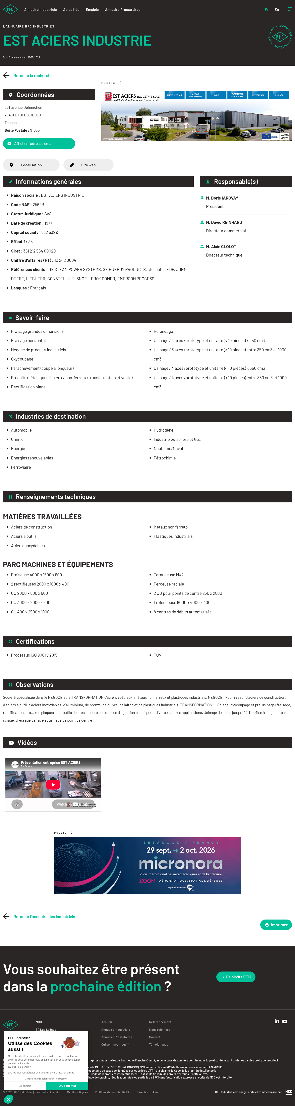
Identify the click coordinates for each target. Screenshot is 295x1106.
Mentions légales (77, 1092)
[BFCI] (10, 9)
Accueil (106, 1022)
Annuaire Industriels (40, 9)
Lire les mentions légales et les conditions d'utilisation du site (41, 1072)
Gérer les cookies (147, 1092)
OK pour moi (67, 1085)
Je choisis (25, 1085)
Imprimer (279, 924)
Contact (154, 1037)
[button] (8, 1099)
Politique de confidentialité (112, 1092)
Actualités (71, 9)
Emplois (92, 9)
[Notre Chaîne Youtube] (284, 1021)
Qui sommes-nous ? (115, 1044)
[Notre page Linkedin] (277, 1021)
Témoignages (158, 1044)
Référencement (160, 1022)
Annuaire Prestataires (122, 9)
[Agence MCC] (289, 1092)
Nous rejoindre (159, 1029)
